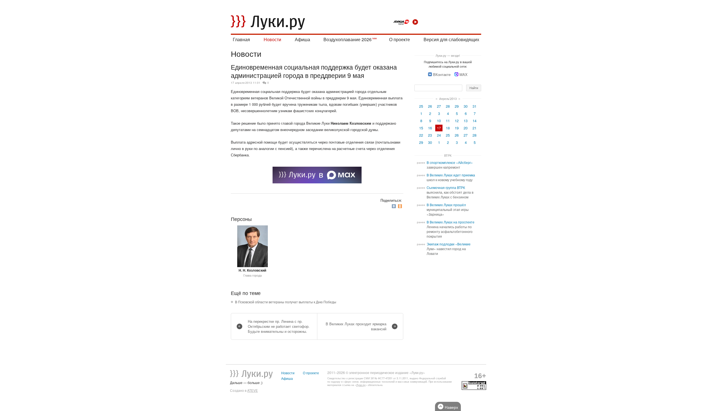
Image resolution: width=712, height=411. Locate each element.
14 (474, 120)
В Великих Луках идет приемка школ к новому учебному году (451, 177)
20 (466, 128)
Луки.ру (360, 385)
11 (448, 120)
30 (466, 106)
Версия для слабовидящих (451, 39)
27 (439, 106)
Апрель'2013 (448, 98)
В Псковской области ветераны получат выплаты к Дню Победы (285, 302)
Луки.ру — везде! (448, 55)
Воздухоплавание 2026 (347, 39)
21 (474, 128)
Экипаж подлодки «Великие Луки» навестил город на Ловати (449, 249)
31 (474, 106)
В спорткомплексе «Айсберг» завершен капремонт (450, 164)
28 (448, 106)
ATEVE (252, 390)
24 (439, 135)
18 (448, 128)
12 (457, 120)
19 (457, 128)
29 (457, 106)
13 (466, 120)
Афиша (302, 39)
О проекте (399, 39)
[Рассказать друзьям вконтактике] (394, 206)
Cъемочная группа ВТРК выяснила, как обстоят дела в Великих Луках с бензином (450, 192)
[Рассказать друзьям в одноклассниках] (400, 206)
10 (439, 120)
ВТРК (447, 155)
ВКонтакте (442, 74)
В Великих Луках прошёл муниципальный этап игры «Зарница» (448, 209)
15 (421, 128)
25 (421, 106)
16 (430, 128)
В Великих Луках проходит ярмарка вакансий (356, 326)
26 (430, 106)
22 (421, 135)
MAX (463, 74)
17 (439, 128)
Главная (241, 39)
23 (430, 135)
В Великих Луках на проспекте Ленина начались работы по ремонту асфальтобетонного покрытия (450, 229)
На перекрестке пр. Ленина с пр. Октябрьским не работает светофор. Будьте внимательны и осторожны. (279, 326)
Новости (272, 39)
